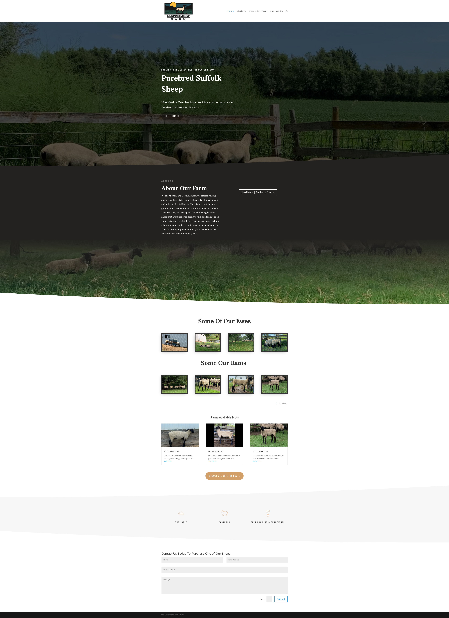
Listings (241, 11)
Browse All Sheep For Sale (224, 475)
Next (284, 403)
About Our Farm (258, 11)
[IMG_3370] (208, 392)
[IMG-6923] (208, 351)
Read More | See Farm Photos (257, 192)
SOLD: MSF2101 (216, 451)
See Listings (172, 116)
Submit (281, 599)
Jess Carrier (179, 615)
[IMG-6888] (241, 351)
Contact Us (276, 11)
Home (231, 11)
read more (168, 461)
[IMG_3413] (274, 351)
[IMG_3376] (174, 392)
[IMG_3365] (241, 392)
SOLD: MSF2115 (260, 451)
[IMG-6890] (274, 392)
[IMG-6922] (174, 351)
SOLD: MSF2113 (171, 451)
